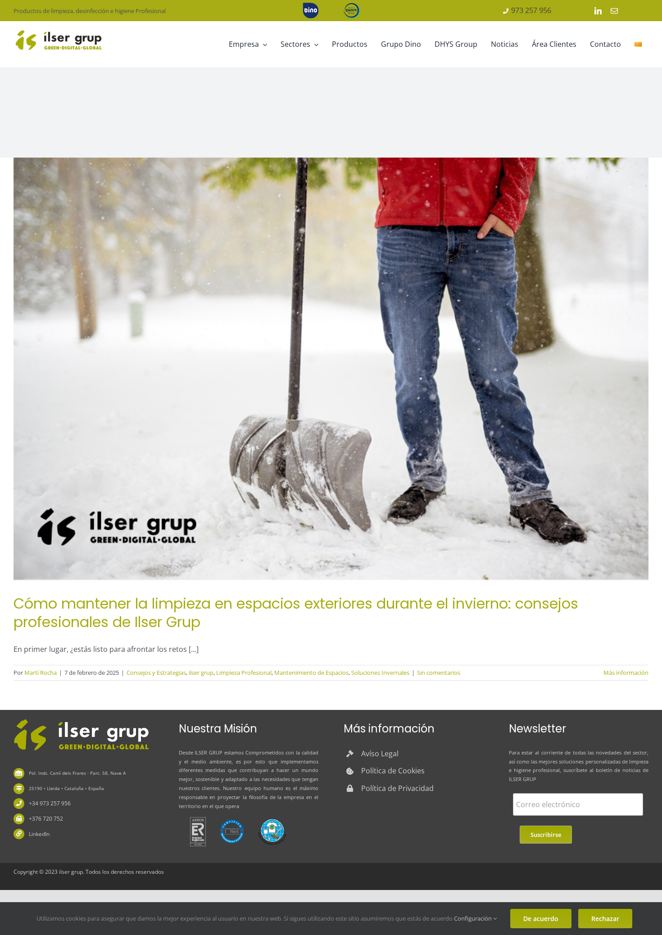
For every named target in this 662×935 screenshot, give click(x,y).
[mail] (614, 10)
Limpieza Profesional (244, 673)
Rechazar (605, 918)
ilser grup (201, 673)
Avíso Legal (380, 754)
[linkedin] (598, 10)
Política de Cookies (393, 771)
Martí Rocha (40, 673)
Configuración (473, 918)
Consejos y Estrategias (156, 673)
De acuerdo (540, 918)
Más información (625, 673)
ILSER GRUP (208, 752)
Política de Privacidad (397, 788)
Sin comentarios (438, 673)
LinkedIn (39, 834)
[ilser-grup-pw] (81, 720)
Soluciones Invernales (380, 673)
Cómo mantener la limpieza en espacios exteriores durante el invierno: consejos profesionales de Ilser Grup (296, 612)
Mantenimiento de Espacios (311, 673)
